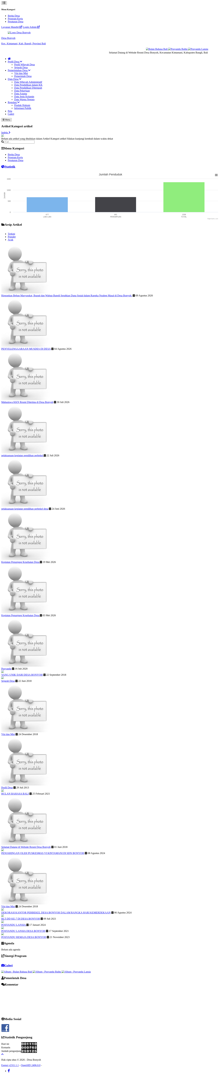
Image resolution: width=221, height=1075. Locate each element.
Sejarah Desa (21, 67)
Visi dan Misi (21, 73)
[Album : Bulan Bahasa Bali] (17, 971)
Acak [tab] (10, 239)
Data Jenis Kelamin (24, 96)
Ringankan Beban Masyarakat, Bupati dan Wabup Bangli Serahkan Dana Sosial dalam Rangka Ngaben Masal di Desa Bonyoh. (66, 295)
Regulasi (12, 102)
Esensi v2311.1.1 (10, 1065)
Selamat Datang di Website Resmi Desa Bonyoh (26, 847)
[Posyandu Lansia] (189, 49)
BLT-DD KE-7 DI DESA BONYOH (20, 918)
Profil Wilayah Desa (24, 64)
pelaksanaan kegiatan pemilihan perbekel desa (24, 508)
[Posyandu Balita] (169, 49)
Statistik (10, 166)
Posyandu (6, 668)
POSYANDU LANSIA (13, 924)
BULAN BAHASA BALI (15, 793)
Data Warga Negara (24, 99)
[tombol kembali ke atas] (2, 1054)
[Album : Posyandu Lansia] (76, 971)
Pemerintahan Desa (18, 70)
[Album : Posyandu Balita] (47, 971)
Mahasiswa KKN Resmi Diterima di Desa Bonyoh (27, 402)
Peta (10, 111)
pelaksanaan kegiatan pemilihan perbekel (22, 455)
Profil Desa (14, 61)
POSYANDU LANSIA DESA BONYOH (23, 931)
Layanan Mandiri (10, 27)
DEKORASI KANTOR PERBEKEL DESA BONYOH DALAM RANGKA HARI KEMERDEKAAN (56, 912)
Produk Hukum (22, 105)
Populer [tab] (12, 236)
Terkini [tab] (11, 233)
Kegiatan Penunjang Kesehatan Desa (20, 562)
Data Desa (13, 79)
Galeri (11, 114)
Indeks (5, 132)
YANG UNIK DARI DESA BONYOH (22, 674)
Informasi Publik (22, 108)
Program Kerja (15, 18)
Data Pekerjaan (22, 90)
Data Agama (20, 93)
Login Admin (30, 27)
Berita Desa (14, 15)
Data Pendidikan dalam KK (28, 85)
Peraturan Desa (15, 21)
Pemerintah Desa (23, 76)
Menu (7, 120)
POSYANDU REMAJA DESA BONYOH (23, 937)
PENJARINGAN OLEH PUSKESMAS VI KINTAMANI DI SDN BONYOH (42, 853)
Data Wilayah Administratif (28, 82)
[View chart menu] (216, 175)
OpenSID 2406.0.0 (30, 1065)
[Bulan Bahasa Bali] (148, 49)
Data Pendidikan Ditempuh (28, 87)
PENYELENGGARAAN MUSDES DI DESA (26, 348)
